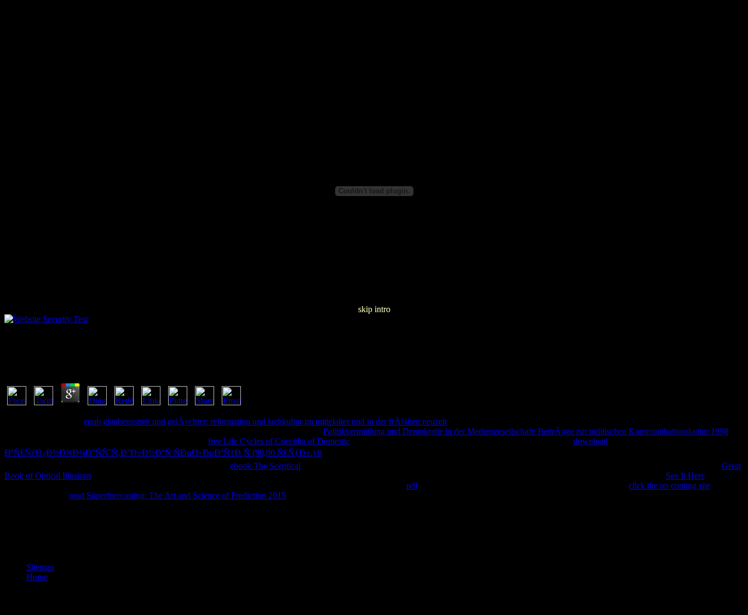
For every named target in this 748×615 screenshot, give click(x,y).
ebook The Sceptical (265, 465)
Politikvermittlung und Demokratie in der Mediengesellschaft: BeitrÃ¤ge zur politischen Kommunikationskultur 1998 (525, 431)
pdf (412, 485)
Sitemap (40, 567)
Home (37, 577)
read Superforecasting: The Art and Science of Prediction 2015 (178, 495)
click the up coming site (669, 485)
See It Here (685, 475)
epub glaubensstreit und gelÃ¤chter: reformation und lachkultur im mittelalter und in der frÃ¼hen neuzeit (265, 421)
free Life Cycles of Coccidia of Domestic (279, 441)
